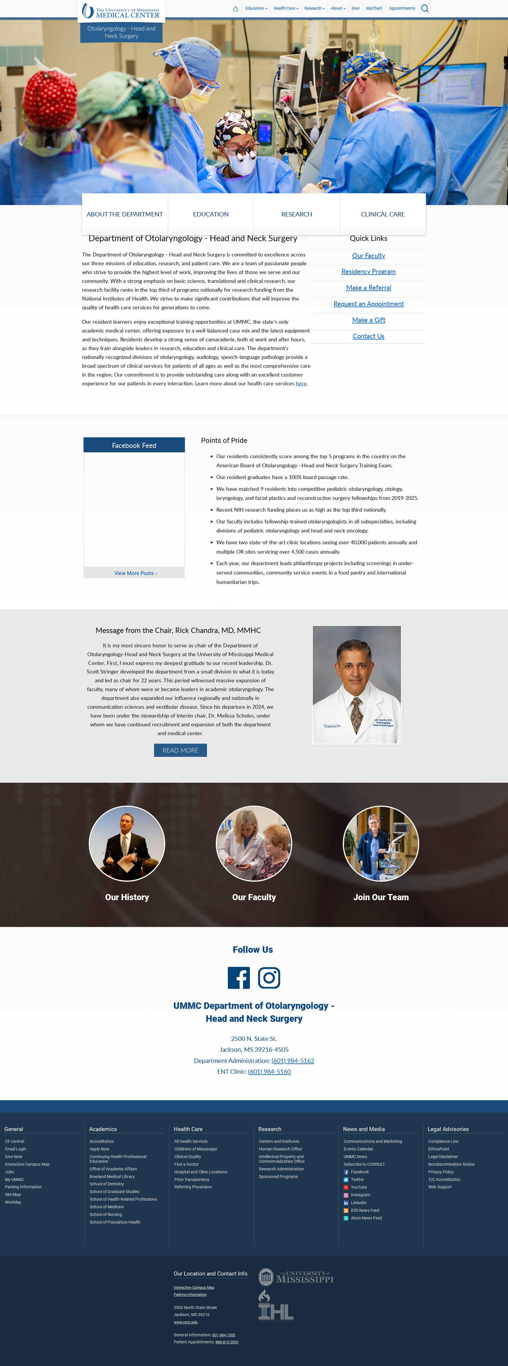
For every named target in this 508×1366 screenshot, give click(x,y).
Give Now (13, 1157)
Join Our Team (381, 897)
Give (356, 8)
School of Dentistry (107, 1184)
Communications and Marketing (373, 1141)
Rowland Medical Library (112, 1177)
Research (313, 8)
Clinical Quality (187, 1157)
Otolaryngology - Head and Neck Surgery (121, 32)
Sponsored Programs (278, 1177)
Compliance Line (443, 1141)
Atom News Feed (365, 1218)
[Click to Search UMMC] (425, 8)
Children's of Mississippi (195, 1149)
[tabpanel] (254, 112)
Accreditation (102, 1141)
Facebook (358, 1172)
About (336, 8)
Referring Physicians (193, 1187)
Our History (127, 897)
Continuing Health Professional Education (118, 1159)
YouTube (357, 1187)
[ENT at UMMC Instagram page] (269, 975)
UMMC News (355, 1157)
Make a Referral (368, 287)
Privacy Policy (441, 1172)
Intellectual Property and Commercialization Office (282, 1159)
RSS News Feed (363, 1210)
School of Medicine (107, 1207)
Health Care (284, 8)
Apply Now (99, 1149)
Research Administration (281, 1169)
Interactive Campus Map (27, 1164)
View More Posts (134, 573)
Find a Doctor (186, 1164)
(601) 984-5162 (293, 1060)
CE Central (14, 1141)
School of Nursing (106, 1214)
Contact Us (369, 336)
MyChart (374, 8)
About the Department (125, 214)
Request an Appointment (369, 303)
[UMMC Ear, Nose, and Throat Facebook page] (239, 977)
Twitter (356, 1179)
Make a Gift (368, 319)
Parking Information (23, 1187)
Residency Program (369, 271)
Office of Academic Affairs (113, 1169)
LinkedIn (357, 1203)
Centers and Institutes (279, 1141)
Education (254, 8)
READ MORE (180, 750)
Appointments (402, 8)
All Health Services (191, 1141)
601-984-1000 (223, 1335)
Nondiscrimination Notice (451, 1164)
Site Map (13, 1194)
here (301, 383)
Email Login (15, 1149)
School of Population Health (115, 1222)
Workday (13, 1202)
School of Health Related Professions (123, 1199)
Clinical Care (383, 214)
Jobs (9, 1172)
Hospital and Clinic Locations (200, 1172)
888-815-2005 (226, 1342)
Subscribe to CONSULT (364, 1164)
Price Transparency (191, 1179)
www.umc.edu (186, 1322)
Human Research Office (280, 1149)
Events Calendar (358, 1149)
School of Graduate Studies (114, 1191)
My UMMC (14, 1179)
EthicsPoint (438, 1149)
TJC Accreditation (444, 1179)
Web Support (440, 1187)
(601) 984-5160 (269, 1071)
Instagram (359, 1195)
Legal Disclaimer (443, 1157)
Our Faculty (368, 255)
